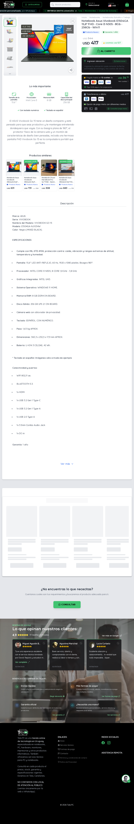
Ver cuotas (122, 81)
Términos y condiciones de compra (73, 758)
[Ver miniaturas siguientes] (10, 73)
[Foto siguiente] (73, 46)
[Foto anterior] (21, 46)
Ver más (66, 463)
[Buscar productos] (53, 4)
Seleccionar (120, 61)
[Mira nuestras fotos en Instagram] (108, 743)
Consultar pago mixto (118, 109)
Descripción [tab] (67, 203)
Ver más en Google (110, 636)
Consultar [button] (68, 604)
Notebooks (94, 17)
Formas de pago (67, 749)
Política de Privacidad (68, 762)
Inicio (84, 17)
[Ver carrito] (127, 4)
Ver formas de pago (110, 696)
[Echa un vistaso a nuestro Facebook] (103, 743)
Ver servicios (112, 715)
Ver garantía (57, 715)
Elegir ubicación (56, 696)
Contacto (64, 753)
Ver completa (21, 662)
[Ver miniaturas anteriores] (10, 19)
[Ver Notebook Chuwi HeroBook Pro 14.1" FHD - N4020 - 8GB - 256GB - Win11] (49, 175)
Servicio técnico (67, 745)
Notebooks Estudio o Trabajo (116, 17)
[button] (124, 778)
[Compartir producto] (71, 70)
